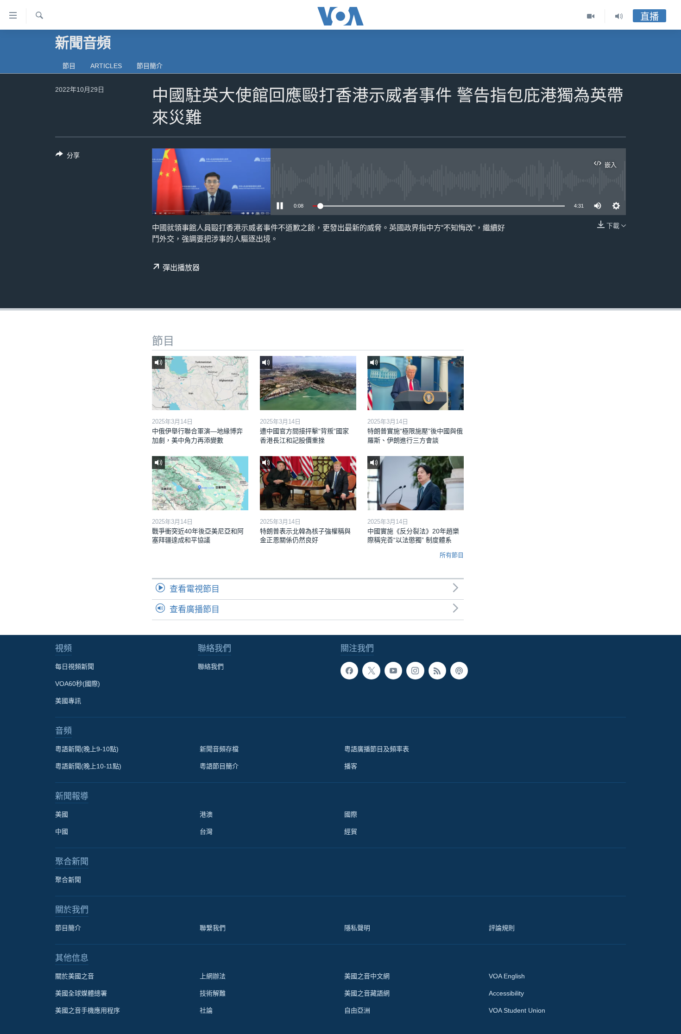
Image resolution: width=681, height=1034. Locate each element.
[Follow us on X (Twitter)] (371, 670)
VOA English (507, 976)
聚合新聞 (68, 879)
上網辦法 (213, 976)
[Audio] (619, 16)
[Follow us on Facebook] (349, 670)
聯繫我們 (213, 928)
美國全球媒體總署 (81, 993)
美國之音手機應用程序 (87, 1010)
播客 (350, 766)
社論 (206, 1010)
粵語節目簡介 (219, 766)
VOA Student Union (517, 1010)
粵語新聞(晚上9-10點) (87, 749)
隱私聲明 (357, 928)
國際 (350, 814)
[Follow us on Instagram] (415, 670)
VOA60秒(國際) (77, 683)
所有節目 (452, 555)
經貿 (350, 831)
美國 (61, 814)
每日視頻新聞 (74, 666)
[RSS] (437, 670)
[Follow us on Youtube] (393, 670)
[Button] (68, 156)
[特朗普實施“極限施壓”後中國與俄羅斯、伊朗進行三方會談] (415, 383)
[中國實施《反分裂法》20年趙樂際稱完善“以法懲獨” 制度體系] (415, 483)
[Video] (591, 16)
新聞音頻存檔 (219, 749)
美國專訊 (68, 700)
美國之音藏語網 (367, 993)
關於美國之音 (74, 976)
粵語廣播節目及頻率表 (376, 749)
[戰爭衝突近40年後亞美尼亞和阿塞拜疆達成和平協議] (200, 483)
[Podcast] (459, 670)
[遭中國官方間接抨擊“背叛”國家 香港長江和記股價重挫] (308, 383)
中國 (61, 831)
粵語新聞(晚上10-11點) (88, 766)
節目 (69, 66)
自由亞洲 (357, 1010)
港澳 (206, 814)
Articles (106, 66)
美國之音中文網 (367, 976)
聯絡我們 (211, 666)
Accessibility (506, 993)
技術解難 (213, 993)
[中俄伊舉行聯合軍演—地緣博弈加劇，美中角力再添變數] (200, 383)
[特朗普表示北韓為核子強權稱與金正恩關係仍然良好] (308, 483)
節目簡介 (150, 66)
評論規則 (502, 928)
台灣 (206, 831)
